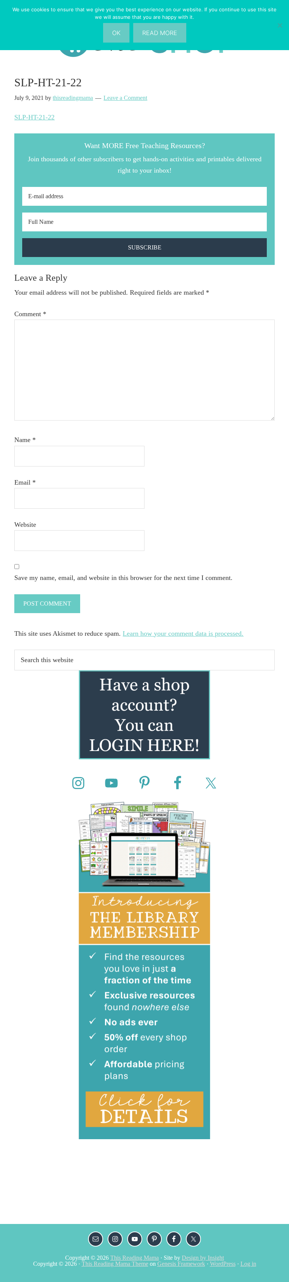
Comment (30, 314)
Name (25, 440)
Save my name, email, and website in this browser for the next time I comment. (123, 577)
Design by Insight (203, 1257)
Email (25, 482)
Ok (116, 33)
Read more (159, 33)
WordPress (223, 1264)
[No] (279, 25)
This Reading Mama (134, 1257)
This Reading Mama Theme (115, 1264)
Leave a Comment (125, 98)
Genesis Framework (181, 1264)
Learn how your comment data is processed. (183, 633)
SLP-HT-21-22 (34, 117)
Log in (248, 1264)
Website (25, 524)
